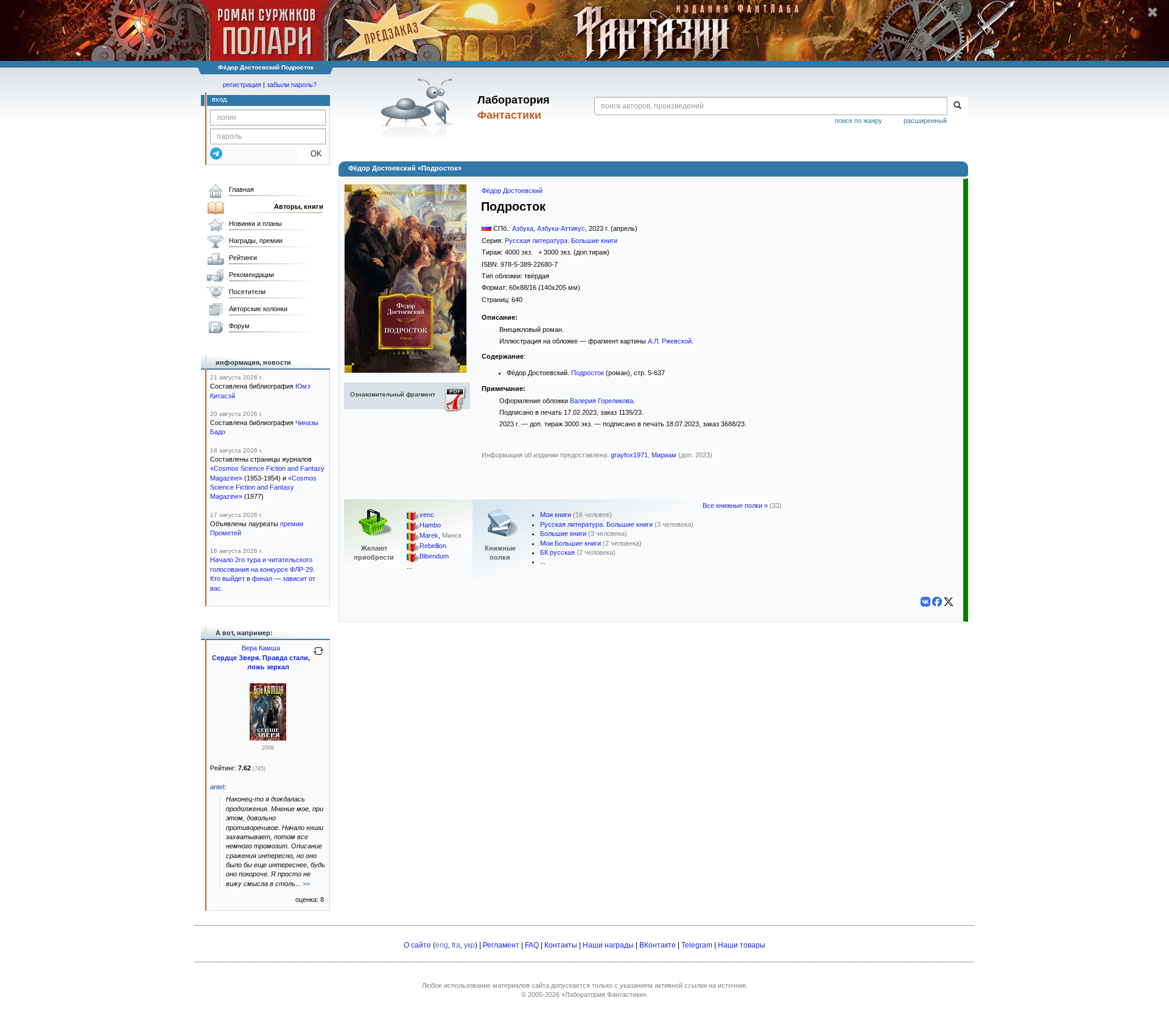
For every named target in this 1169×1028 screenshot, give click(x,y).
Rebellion (433, 546)
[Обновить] (318, 656)
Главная (241, 189)
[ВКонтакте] (925, 602)
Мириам (663, 455)
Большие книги (563, 533)
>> (306, 883)
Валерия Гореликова (601, 400)
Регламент (501, 945)
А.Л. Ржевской (670, 341)
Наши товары (741, 945)
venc (427, 515)
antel (217, 786)
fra (456, 945)
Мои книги (555, 514)
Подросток (587, 372)
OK (311, 153)
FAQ (532, 945)
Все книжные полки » (735, 505)
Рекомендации (251, 274)
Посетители (247, 291)
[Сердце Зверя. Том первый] (268, 738)
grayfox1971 (629, 455)
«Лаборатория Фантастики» (604, 994)
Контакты (560, 945)
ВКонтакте (657, 945)
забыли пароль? (292, 84)
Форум (239, 325)
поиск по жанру (858, 120)
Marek (429, 536)
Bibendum (434, 556)
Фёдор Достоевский (512, 190)
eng (441, 945)
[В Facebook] (937, 602)
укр (469, 945)
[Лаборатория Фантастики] (419, 107)
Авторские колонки (258, 308)
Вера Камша (261, 648)
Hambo (430, 525)
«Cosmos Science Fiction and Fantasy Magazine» (263, 487)
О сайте (417, 945)
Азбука (522, 228)
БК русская (557, 552)
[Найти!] (957, 106)
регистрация (242, 84)
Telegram (696, 945)
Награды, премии (256, 240)
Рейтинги (243, 257)
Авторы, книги (298, 206)
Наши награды (608, 945)
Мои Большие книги (570, 543)
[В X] (948, 602)
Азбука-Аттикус (561, 228)
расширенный (925, 120)
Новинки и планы (255, 223)
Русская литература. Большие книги (561, 240)
